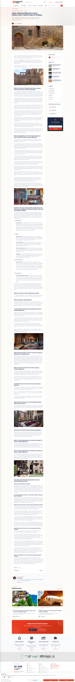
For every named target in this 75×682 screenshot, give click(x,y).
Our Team (30, 667)
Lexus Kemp (19, 23)
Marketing (30, 670)
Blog (46, 5)
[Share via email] (42, 570)
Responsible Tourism (32, 668)
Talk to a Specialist (42, 629)
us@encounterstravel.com (54, 666)
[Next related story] (61, 604)
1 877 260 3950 (60, 2)
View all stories (59, 588)
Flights (41, 665)
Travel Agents (30, 672)
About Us (30, 665)
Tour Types (23, 5)
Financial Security (43, 670)
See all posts (19, 582)
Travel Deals (40, 5)
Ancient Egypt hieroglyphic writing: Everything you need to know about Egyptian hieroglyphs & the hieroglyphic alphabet (57, 80)
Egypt (19, 567)
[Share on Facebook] (40, 570)
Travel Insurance (43, 667)
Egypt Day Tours (55, 668)
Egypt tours (22, 60)
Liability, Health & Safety (44, 668)
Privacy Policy (16, 671)
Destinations (16, 5)
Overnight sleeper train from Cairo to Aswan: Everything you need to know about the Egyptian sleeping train (57, 72)
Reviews (34, 5)
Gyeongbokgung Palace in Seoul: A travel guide (56, 69)
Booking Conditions (43, 672)
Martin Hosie (18, 616)
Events (30, 5)
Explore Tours (32, 629)
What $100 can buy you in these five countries (56, 76)
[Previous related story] (14, 604)
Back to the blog (15, 8)
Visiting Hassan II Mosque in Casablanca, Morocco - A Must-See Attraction (56, 65)
